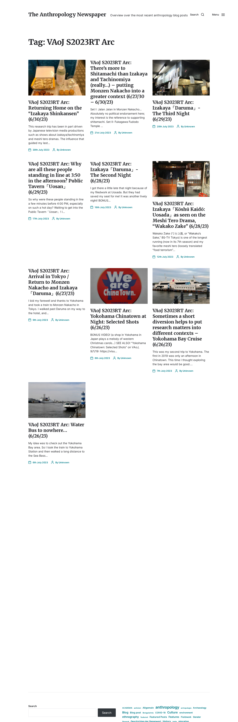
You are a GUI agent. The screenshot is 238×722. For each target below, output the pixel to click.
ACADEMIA (127, 708)
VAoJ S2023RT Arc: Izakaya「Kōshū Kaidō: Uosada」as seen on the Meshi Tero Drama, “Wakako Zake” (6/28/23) (181, 215)
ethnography (130, 716)
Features (174, 716)
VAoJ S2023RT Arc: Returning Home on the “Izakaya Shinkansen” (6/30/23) (55, 110)
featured (144, 717)
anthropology (167, 707)
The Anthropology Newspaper (67, 14)
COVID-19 (160, 712)
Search (32, 706)
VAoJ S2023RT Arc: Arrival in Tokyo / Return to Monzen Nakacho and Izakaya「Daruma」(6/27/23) (52, 282)
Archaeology (199, 707)
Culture (172, 712)
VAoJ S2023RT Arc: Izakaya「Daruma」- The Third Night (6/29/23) (176, 110)
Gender (197, 717)
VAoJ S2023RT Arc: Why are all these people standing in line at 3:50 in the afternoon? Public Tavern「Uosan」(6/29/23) (55, 178)
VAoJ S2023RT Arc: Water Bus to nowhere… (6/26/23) (56, 430)
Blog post (135, 712)
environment (186, 712)
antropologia (186, 708)
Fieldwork (186, 717)
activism (137, 708)
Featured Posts (158, 717)
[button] (197, 14)
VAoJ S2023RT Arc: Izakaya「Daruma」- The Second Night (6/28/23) (114, 172)
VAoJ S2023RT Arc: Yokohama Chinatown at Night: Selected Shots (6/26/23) (118, 319)
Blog (125, 712)
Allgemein (148, 707)
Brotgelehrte (148, 713)
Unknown (65, 149)
